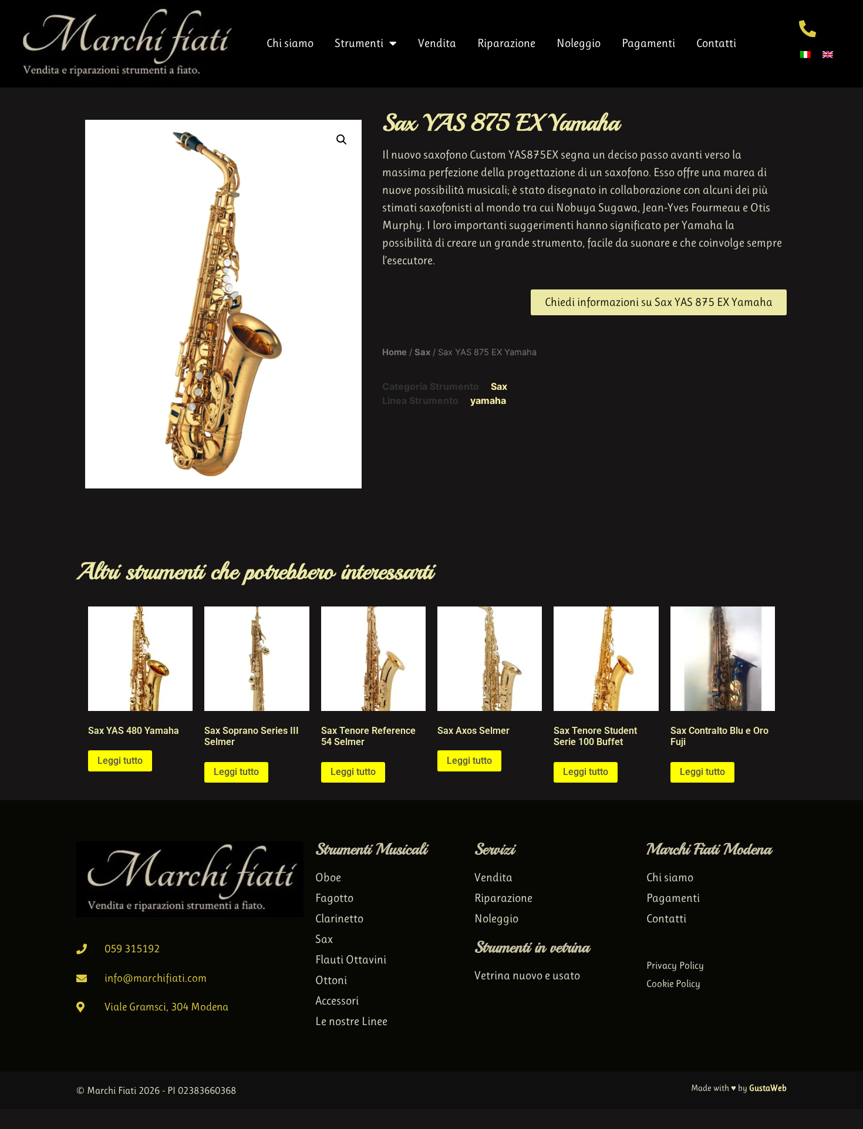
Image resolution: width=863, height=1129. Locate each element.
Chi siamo (290, 43)
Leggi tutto (120, 760)
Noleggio (579, 43)
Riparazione (506, 43)
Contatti (716, 43)
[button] (341, 139)
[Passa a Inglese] (828, 54)
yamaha (488, 400)
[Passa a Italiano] (805, 54)
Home (394, 352)
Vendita (437, 43)
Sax (422, 352)
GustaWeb (768, 1088)
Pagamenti (648, 43)
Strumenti (359, 43)
